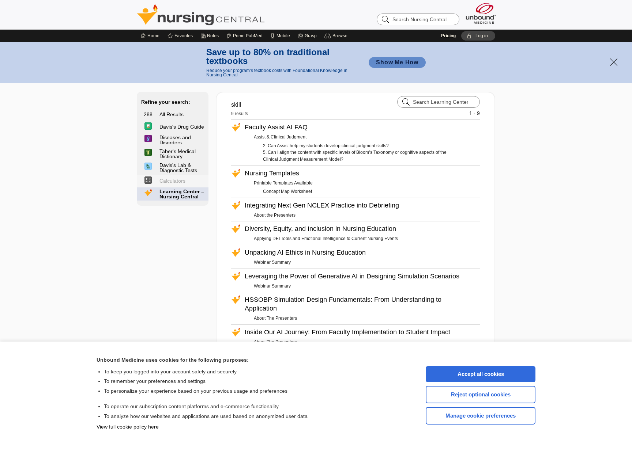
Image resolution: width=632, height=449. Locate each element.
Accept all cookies (481, 374)
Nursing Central (228, 15)
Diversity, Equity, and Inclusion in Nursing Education (320, 228)
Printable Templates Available (283, 183)
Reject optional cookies (481, 394)
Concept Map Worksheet (287, 191)
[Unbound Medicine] (481, 13)
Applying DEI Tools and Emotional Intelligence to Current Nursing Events (326, 238)
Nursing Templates (272, 173)
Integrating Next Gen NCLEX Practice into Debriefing (322, 205)
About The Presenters (275, 318)
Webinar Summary (272, 262)
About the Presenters (275, 215)
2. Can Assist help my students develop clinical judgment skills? (326, 145)
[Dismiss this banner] (613, 62)
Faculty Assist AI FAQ (276, 127)
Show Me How (397, 62)
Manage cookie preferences (480, 415)
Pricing (448, 35)
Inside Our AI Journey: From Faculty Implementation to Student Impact (347, 332)
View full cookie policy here (128, 427)
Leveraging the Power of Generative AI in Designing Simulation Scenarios (352, 276)
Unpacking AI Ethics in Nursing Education (305, 252)
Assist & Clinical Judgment (280, 137)
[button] (337, 36)
